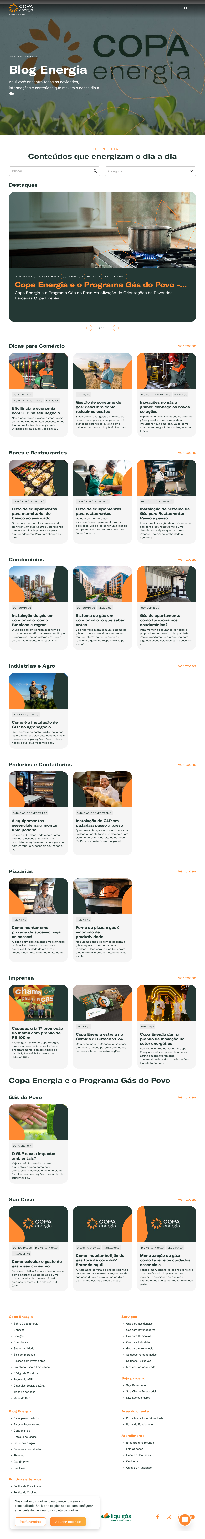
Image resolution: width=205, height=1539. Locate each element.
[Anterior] (89, 328)
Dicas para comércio (26, 1418)
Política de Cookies (25, 1492)
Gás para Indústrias (138, 1342)
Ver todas (187, 346)
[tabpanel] (102, 69)
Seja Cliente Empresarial (141, 1391)
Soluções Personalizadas (141, 1354)
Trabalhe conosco (24, 1392)
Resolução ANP (23, 1379)
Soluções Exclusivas (138, 1361)
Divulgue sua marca (138, 1397)
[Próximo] (116, 328)
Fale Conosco (134, 1449)
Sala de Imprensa (24, 1354)
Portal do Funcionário (139, 1424)
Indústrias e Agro (24, 1443)
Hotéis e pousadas (25, 1437)
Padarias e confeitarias (27, 1449)
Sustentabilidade (24, 1348)
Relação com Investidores (29, 1361)
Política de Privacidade (27, 1486)
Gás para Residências (139, 1323)
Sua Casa (19, 1468)
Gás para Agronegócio (139, 1348)
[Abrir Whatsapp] (184, 1521)
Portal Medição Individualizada (144, 1418)
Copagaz (19, 1330)
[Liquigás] (116, 1517)
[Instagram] (169, 1517)
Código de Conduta (26, 1373)
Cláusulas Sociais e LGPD (29, 1385)
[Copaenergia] (21, 9)
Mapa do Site (22, 1398)
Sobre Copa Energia (26, 1323)
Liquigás (19, 1336)
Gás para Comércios (138, 1336)
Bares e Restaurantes (27, 1424)
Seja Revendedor (136, 1385)
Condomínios (22, 1430)
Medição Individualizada (140, 1367)
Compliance (21, 1342)
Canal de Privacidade (139, 1467)
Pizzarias (19, 1455)
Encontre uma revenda (140, 1442)
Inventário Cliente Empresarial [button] (32, 1367)
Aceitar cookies (68, 1522)
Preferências (30, 1522)
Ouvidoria (132, 1461)
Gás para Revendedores (140, 1330)
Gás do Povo (21, 1462)
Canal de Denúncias (138, 1455)
